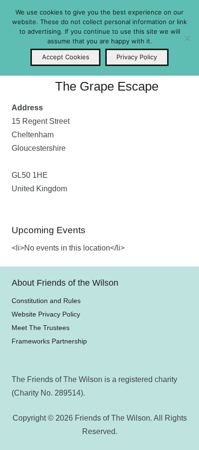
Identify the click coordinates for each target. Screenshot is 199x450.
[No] (187, 38)
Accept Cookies (65, 57)
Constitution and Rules (46, 300)
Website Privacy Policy (46, 314)
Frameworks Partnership (49, 341)
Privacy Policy (136, 57)
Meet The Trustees (41, 327)
